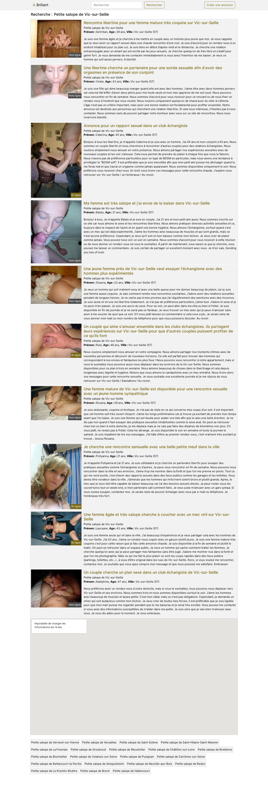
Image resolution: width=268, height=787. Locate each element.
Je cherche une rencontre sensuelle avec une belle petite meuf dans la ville (152, 447)
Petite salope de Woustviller (127, 749)
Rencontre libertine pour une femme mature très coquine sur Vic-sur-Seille (151, 22)
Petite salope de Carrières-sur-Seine (181, 756)
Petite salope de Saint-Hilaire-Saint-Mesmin (189, 742)
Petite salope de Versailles (99, 742)
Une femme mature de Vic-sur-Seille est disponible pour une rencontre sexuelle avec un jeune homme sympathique (155, 391)
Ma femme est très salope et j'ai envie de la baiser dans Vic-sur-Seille (147, 203)
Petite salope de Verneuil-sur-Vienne (55, 742)
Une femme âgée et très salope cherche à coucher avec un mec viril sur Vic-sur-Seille (157, 516)
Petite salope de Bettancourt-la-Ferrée (56, 763)
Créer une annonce (220, 5)
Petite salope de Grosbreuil (88, 749)
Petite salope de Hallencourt (131, 771)
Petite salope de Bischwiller (49, 756)
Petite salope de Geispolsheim (104, 763)
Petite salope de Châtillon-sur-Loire (171, 749)
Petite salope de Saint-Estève (139, 742)
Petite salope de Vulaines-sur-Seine (93, 756)
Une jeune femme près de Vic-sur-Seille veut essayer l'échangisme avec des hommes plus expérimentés (153, 271)
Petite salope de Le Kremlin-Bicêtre (54, 771)
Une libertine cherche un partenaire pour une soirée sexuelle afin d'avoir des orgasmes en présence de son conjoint (153, 70)
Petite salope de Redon (190, 763)
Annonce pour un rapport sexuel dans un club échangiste (135, 125)
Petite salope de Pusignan (137, 756)
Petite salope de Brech (95, 771)
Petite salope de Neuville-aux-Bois (149, 763)
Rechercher (154, 5)
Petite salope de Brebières (215, 749)
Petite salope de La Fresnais (49, 749)
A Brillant (40, 5)
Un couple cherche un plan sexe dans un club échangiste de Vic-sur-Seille (151, 572)
